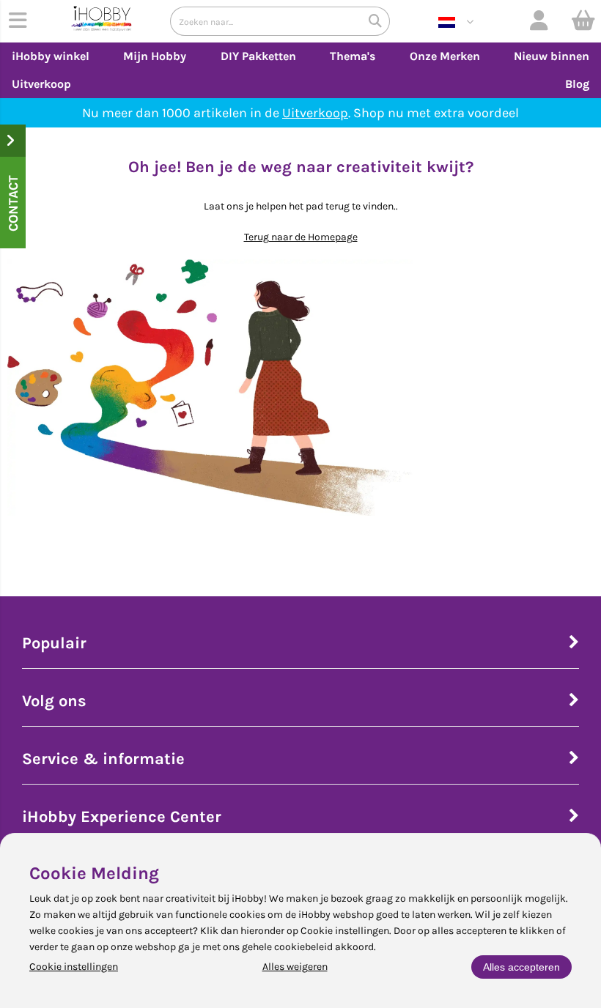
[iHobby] (101, 21)
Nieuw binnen (551, 56)
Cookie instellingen (73, 966)
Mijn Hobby (154, 56)
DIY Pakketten (258, 56)
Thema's (352, 56)
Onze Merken (445, 56)
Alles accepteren (521, 967)
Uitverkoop (41, 84)
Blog (577, 84)
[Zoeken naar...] (375, 21)
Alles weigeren (295, 966)
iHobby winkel (50, 56)
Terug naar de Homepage (301, 237)
